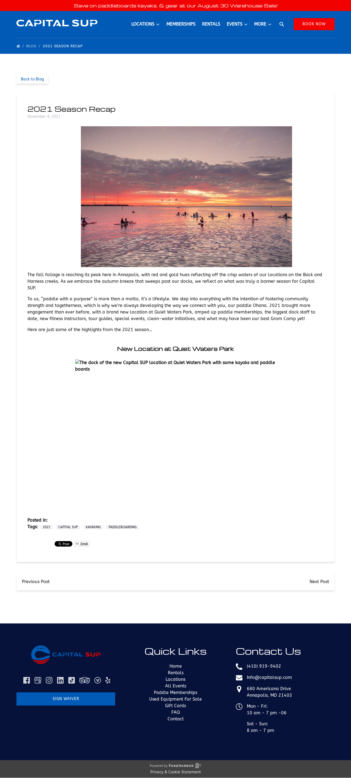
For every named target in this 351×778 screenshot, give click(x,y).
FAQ (175, 712)
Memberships (181, 24)
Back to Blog (32, 79)
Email (84, 543)
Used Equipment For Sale (175, 699)
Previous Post (36, 581)
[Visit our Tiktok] (71, 680)
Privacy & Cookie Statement (175, 772)
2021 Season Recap (63, 46)
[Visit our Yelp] (107, 680)
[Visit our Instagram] (49, 680)
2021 (46, 527)
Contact (176, 718)
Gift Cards (175, 705)
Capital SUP (68, 527)
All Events (175, 686)
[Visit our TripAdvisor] (84, 680)
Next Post (319, 581)
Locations (175, 679)
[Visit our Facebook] (26, 680)
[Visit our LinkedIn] (60, 680)
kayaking (93, 527)
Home (175, 666)
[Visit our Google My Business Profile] (37, 680)
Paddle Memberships (175, 692)
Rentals (211, 24)
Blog (32, 46)
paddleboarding (123, 527)
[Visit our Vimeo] (97, 680)
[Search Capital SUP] (281, 24)
